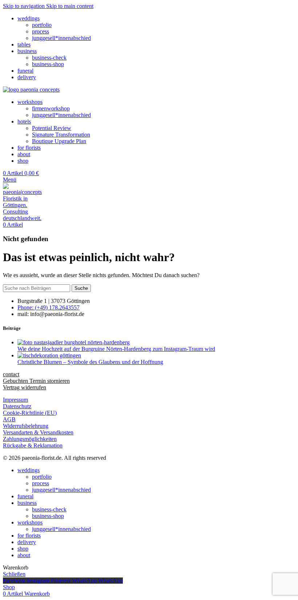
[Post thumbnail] (73, 342)
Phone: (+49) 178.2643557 (48, 307)
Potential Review (51, 128)
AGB (9, 419)
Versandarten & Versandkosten (38, 432)
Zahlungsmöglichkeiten (30, 439)
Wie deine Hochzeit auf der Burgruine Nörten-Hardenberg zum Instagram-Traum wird (116, 349)
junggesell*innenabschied (61, 38)
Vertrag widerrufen (24, 387)
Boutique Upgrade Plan (59, 141)
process (40, 31)
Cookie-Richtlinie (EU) (30, 413)
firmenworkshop (51, 108)
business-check (49, 57)
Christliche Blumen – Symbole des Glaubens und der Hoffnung (90, 362)
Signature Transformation (61, 134)
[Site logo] (31, 89)
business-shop (48, 64)
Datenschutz (17, 406)
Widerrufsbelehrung (25, 426)
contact (11, 374)
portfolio (42, 25)
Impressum (15, 400)
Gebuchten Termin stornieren (36, 381)
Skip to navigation (24, 6)
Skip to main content (69, 6)
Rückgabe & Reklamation (33, 445)
